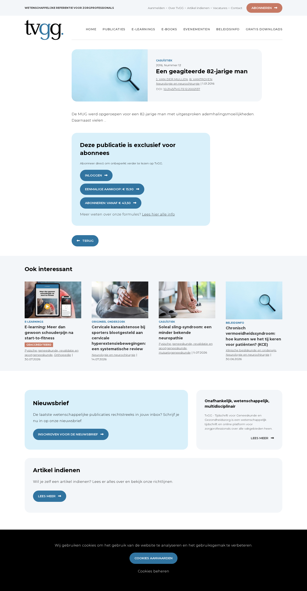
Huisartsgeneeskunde (175, 352)
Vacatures (220, 8)
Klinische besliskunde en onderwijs (251, 350)
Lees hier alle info (158, 214)
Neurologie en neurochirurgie (178, 83)
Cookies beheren (153, 571)
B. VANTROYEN (200, 79)
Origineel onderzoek (108, 321)
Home (91, 29)
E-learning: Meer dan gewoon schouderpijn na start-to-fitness (49, 332)
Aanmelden (156, 8)
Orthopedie (62, 355)
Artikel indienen (198, 8)
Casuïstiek (164, 60)
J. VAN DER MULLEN (172, 79)
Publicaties (114, 29)
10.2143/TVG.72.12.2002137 (182, 89)
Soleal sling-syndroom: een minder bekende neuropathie (185, 332)
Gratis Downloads (264, 29)
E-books (169, 29)
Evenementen (196, 29)
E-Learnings (143, 29)
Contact (236, 8)
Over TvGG (176, 8)
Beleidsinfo (228, 29)
